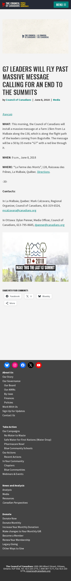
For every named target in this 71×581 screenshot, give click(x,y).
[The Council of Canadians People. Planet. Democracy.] (15, 4)
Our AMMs (9, 389)
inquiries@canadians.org (38, 570)
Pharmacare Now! (14, 444)
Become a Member (12, 535)
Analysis (7, 489)
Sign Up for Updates (13, 411)
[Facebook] (23, 365)
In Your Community (13, 461)
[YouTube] (39, 365)
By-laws (8, 393)
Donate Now (9, 518)
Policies (8, 402)
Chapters (9, 465)
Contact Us (8, 415)
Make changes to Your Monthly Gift (21, 531)
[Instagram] (15, 365)
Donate (6, 514)
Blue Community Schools (18, 448)
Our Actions (9, 452)
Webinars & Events (12, 474)
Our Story (7, 376)
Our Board (10, 385)
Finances (9, 398)
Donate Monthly (11, 522)
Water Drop (43, 439)
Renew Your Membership (16, 539)
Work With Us (10, 406)
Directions (43, 172)
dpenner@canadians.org (50, 225)
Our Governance (11, 381)
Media (56, 99)
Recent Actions (12, 456)
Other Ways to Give (13, 548)
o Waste (21, 435)
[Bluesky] (7, 365)
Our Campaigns (11, 431)
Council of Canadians (18, 99)
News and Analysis (13, 485)
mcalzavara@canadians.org (19, 210)
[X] (31, 365)
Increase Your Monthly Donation (20, 527)
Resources (8, 498)
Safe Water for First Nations (20, 439)
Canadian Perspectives (15, 502)
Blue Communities (14, 469)
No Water (9, 435)
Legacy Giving (10, 544)
